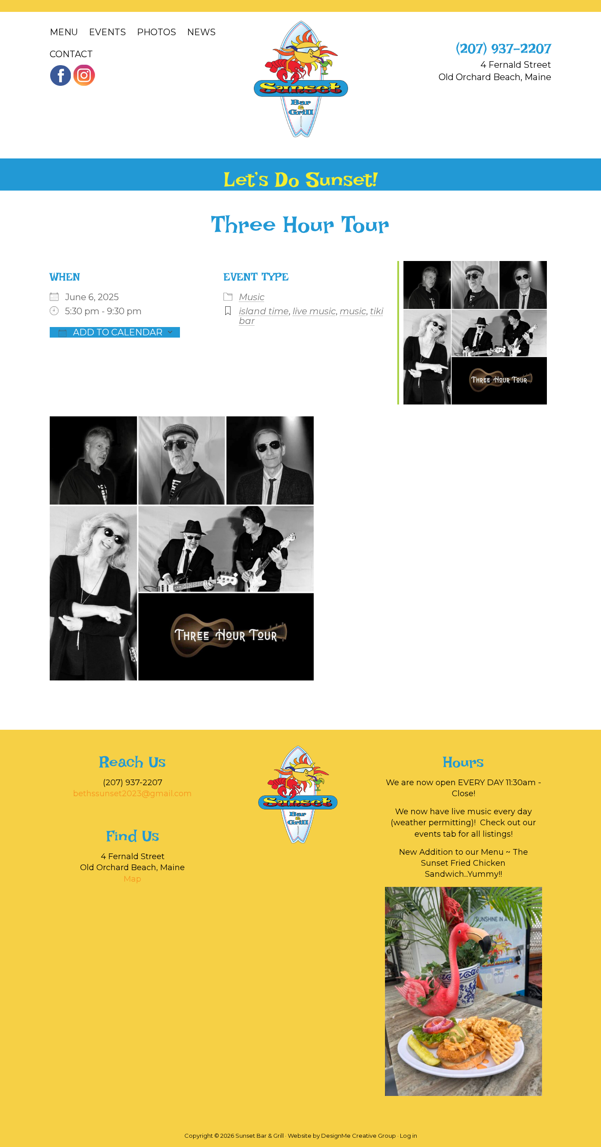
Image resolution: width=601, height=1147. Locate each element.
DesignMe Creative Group (358, 1135)
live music (314, 311)
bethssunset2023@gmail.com (132, 793)
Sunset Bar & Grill (300, 79)
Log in (408, 1135)
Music (251, 297)
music (353, 311)
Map (132, 879)
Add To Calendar (116, 332)
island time (264, 311)
